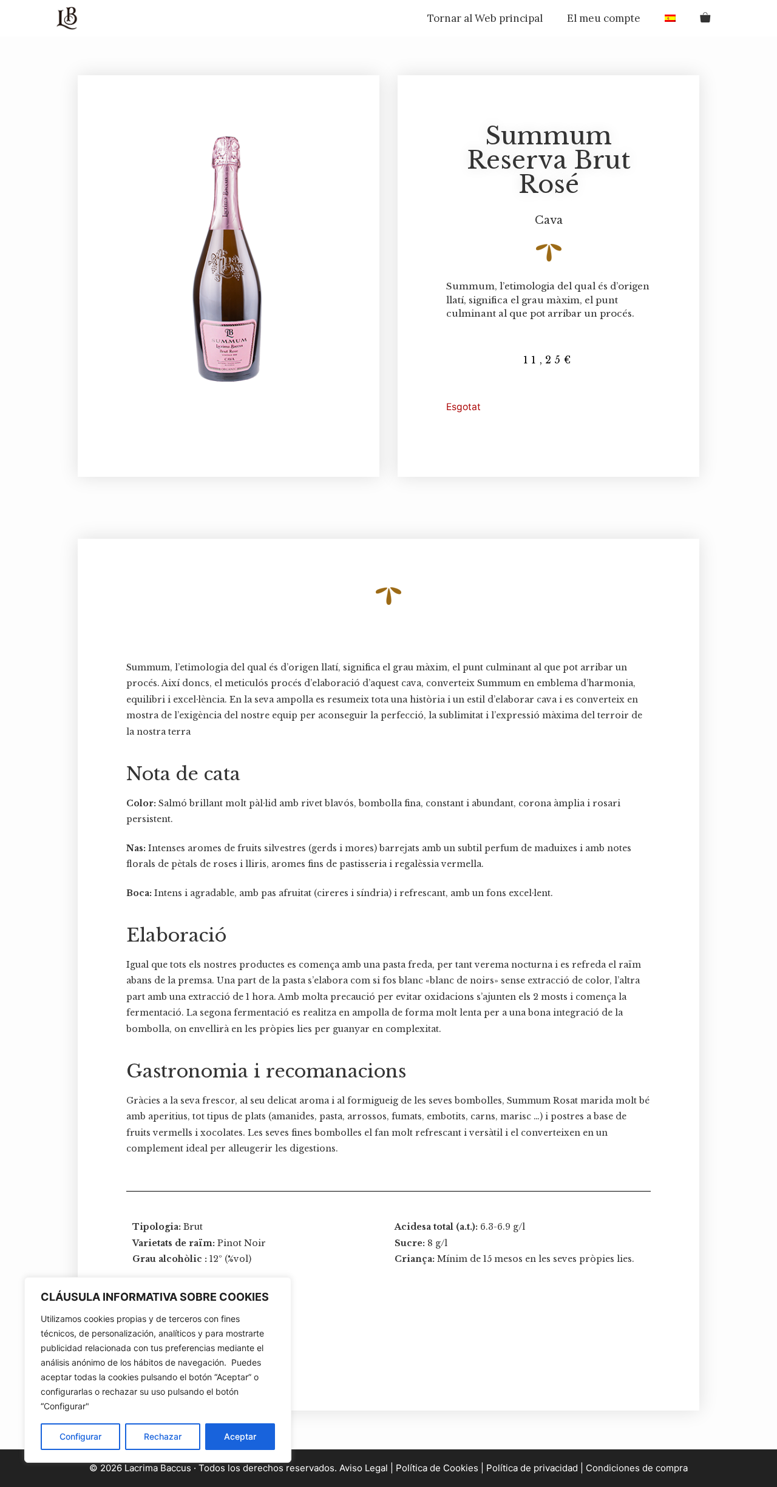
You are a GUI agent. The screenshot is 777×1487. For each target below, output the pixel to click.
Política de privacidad (532, 1468)
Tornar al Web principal (485, 18)
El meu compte (603, 18)
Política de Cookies (437, 1468)
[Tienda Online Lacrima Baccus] (70, 18)
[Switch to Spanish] (670, 18)
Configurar (80, 1436)
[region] (157, 1370)
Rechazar (163, 1436)
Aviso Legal (362, 1468)
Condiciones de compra (637, 1468)
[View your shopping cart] (705, 18)
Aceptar (240, 1436)
